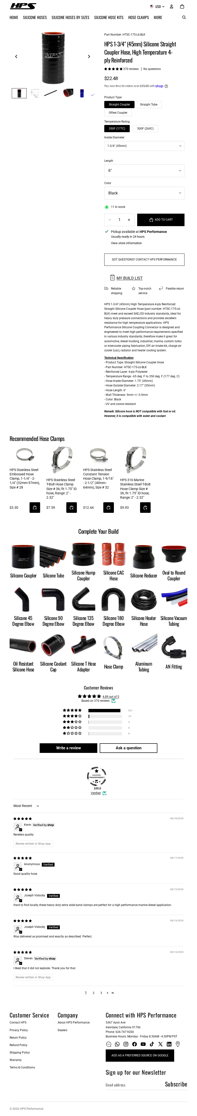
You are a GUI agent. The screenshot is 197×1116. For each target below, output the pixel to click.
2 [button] (93, 993)
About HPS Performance (74, 1022)
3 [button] (101, 993)
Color (107, 183)
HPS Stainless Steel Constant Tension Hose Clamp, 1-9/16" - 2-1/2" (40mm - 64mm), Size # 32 (98, 478)
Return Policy (18, 1037)
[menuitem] (158, 17)
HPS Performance (31, 1108)
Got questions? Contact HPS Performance (144, 259)
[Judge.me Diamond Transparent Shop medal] (96, 776)
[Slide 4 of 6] (66, 93)
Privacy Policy (19, 1030)
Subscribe (176, 1083)
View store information (126, 243)
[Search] (184, 17)
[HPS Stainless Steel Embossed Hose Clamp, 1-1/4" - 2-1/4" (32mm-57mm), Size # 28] (25, 455)
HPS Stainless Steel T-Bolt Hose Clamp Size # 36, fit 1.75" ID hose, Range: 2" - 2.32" (61, 488)
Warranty (16, 1060)
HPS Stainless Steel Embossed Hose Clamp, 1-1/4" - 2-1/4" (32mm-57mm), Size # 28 (25, 478)
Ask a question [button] (129, 748)
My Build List (130, 278)
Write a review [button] (68, 748)
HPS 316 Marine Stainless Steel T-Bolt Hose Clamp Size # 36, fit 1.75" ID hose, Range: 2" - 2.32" (135, 488)
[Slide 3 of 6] (50, 93)
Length (108, 160)
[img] (22, 818)
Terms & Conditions (22, 1067)
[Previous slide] (15, 57)
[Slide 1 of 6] (19, 93)
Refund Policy (18, 1045)
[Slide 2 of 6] (35, 93)
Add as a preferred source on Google (139, 1055)
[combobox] (144, 146)
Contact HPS (18, 1022)
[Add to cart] (35, 507)
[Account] (171, 6)
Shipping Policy (20, 1052)
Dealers (62, 1030)
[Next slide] (90, 57)
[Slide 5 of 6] (82, 93)
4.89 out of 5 (111, 696)
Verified (96, 793)
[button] (113, 69)
